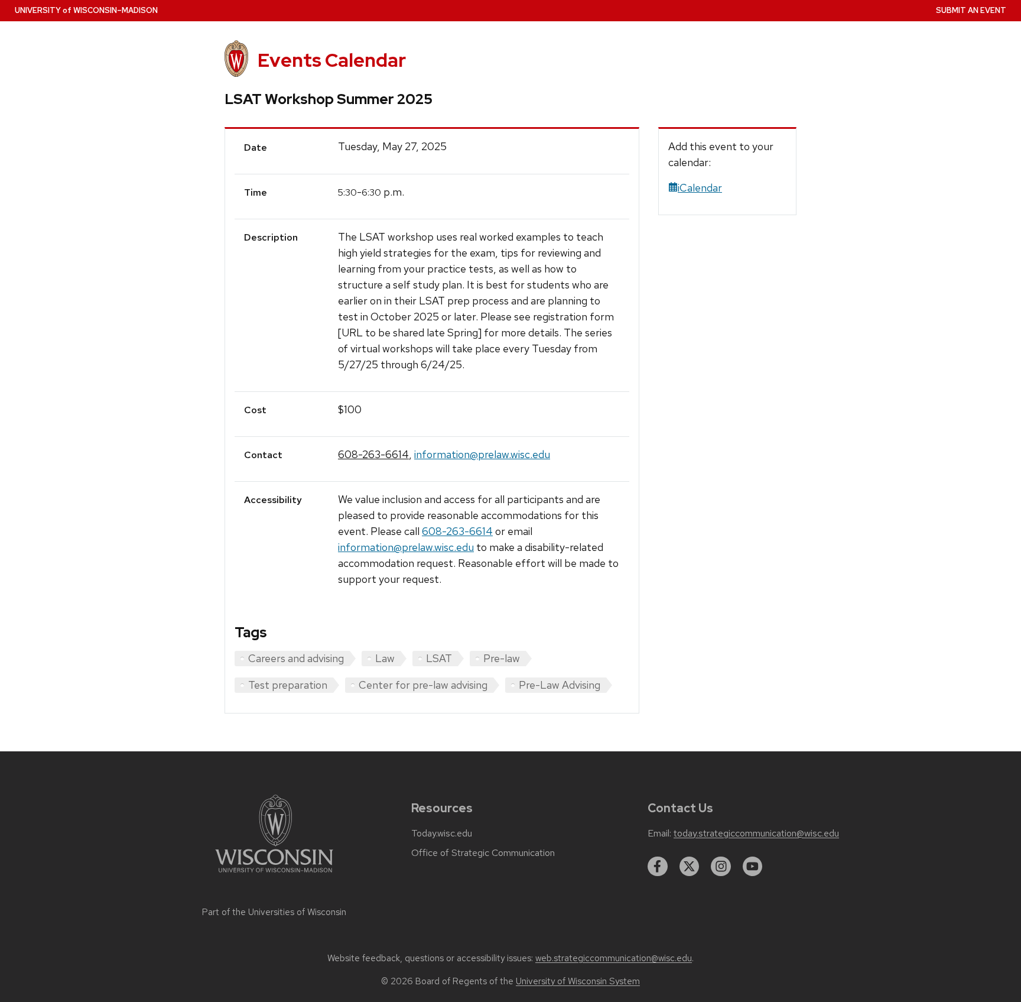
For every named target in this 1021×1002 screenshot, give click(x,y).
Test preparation (287, 685)
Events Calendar (332, 60)
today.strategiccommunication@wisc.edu (756, 833)
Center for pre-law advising (423, 685)
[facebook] (658, 867)
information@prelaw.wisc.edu (482, 454)
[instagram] (721, 867)
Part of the (274, 912)
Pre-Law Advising (559, 685)
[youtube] (753, 867)
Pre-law (501, 658)
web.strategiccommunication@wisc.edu (613, 958)
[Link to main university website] (274, 874)
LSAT (439, 658)
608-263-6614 (373, 454)
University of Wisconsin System (578, 981)
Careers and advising (296, 658)
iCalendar (700, 187)
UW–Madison (86, 10)
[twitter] (689, 867)
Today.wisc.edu (441, 833)
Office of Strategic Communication (483, 853)
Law (385, 658)
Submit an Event (971, 10)
